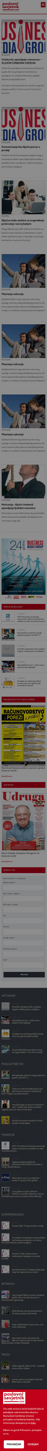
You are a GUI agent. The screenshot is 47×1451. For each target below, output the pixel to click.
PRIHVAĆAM (14, 1444)
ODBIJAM (33, 1444)
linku (33, 1423)
